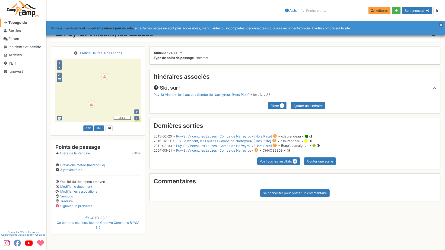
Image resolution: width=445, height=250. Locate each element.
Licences (33, 232)
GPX (88, 128)
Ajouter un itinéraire (308, 106)
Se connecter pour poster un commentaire (295, 193)
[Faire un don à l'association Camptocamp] (40, 244)
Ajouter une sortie (320, 161)
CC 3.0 (98, 222)
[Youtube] (29, 244)
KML (99, 128)
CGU (22, 232)
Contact (12, 232)
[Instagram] (6, 244)
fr (437, 10)
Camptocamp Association (16, 234)
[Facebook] (17, 244)
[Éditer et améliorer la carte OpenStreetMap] (136, 111)
